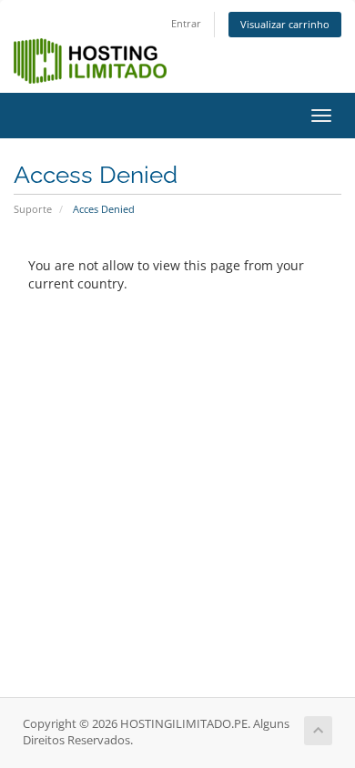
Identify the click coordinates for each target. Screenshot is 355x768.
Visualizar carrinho (285, 24)
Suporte (33, 209)
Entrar (186, 23)
